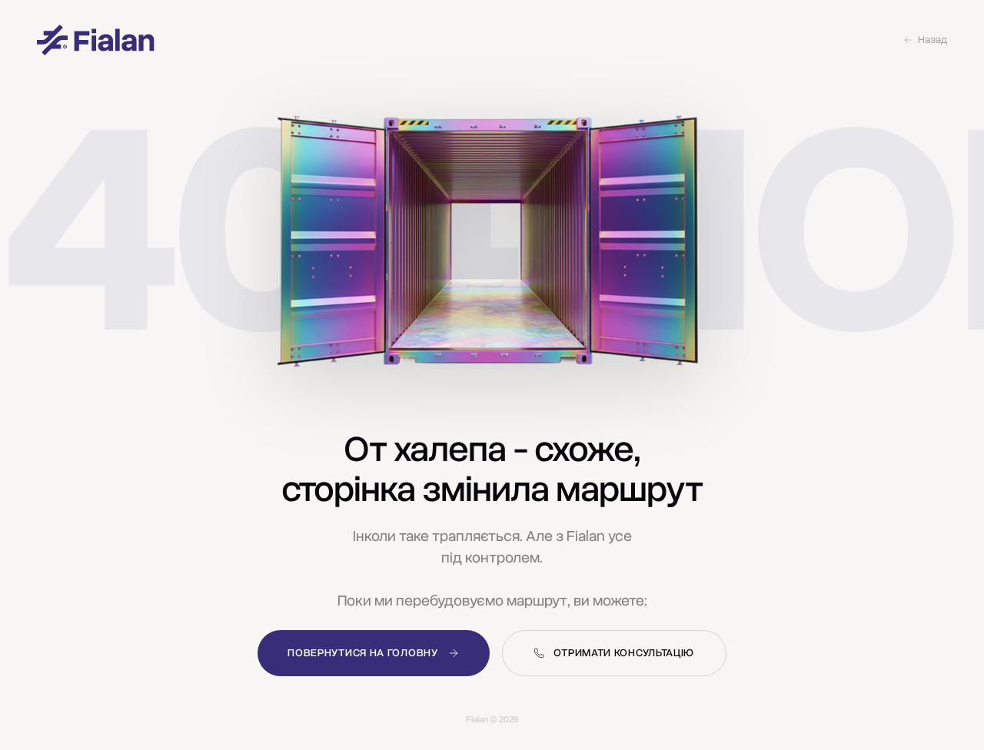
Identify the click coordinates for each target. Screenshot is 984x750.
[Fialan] (96, 40)
